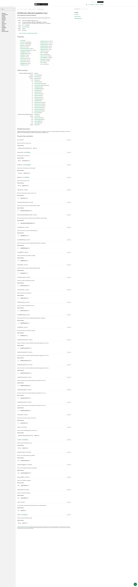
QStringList (28, 165)
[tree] (8, 22)
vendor (41, 64)
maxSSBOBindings (23, 53)
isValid (35, 80)
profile (41, 52)
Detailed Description (78, 18)
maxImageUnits (23, 51)
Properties (76, 14)
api (20, 40)
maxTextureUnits (23, 61)
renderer (42, 54)
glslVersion (22, 45)
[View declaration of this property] (24, 139)
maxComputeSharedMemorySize (26, 50)
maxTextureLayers (23, 58)
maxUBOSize (22, 65)
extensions (22, 43)
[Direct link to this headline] (24, 37)
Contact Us (92, 2)
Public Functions (77, 16)
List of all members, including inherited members (28, 33)
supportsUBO (42, 60)
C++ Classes (25, 9)
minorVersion (42, 51)
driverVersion (22, 42)
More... (49, 17)
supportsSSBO (43, 59)
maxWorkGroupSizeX (44, 46)
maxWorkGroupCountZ (44, 44)
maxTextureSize (23, 60)
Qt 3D (21, 9)
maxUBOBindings (23, 63)
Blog (96, 2)
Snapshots (102, 4)
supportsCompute (43, 56)
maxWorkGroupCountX (44, 41)
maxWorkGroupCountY (44, 42)
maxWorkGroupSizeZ (44, 49)
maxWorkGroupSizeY (44, 47)
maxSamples (22, 56)
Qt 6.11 (18, 9)
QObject (23, 28)
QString (28, 152)
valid (41, 62)
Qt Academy (92, 4)
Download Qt (100, 2)
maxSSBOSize (22, 55)
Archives (96, 4)
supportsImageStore (44, 57)
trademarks (50, 527)
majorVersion (22, 47)
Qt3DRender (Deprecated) (32, 9)
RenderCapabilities (25, 26)
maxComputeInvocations (24, 48)
